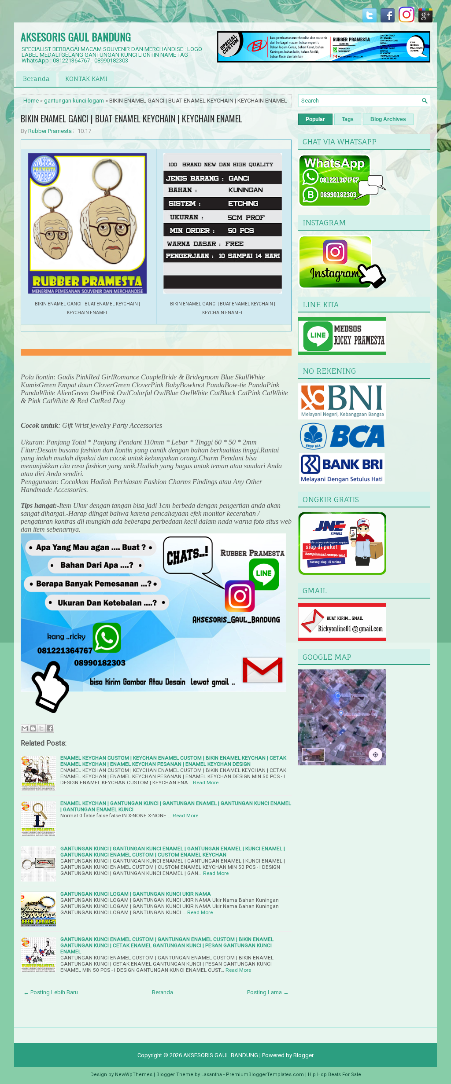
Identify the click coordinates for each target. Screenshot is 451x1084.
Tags (348, 119)
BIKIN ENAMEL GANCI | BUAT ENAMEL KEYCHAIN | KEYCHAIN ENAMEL (131, 118)
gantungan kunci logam (74, 100)
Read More (205, 782)
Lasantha (211, 1074)
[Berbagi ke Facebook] (49, 728)
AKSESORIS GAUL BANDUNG (76, 36)
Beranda (36, 78)
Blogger (303, 1055)
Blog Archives (388, 119)
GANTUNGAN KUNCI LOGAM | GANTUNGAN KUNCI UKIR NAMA (135, 894)
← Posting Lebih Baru (50, 992)
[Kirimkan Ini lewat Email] (24, 728)
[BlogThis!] (33, 728)
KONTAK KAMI (86, 78)
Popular (315, 119)
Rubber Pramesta (50, 131)
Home (31, 100)
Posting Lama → (268, 992)
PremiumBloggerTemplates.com (265, 1074)
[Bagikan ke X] (41, 728)
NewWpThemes (133, 1074)
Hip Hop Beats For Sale (334, 1074)
